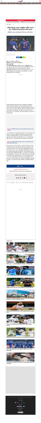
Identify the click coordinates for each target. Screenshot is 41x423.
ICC (20, 182)
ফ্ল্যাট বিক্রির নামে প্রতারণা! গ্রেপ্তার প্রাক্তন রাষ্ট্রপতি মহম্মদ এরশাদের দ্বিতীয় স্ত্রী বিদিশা (25, 22)
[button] (17, 57)
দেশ (13, 3)
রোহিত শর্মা (27, 65)
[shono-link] (40, 1)
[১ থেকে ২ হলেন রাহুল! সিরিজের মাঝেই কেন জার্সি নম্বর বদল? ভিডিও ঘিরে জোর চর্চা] (20, 270)
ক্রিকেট (10, 24)
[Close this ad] (39, 417)
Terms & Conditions (29, 397)
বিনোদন (22, 3)
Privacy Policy (20, 398)
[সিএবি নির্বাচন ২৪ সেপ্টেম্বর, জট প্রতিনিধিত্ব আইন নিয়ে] (20, 294)
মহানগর (7, 3)
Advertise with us (23, 397)
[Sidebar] (1, 1)
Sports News (31, 182)
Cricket (17, 182)
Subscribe (18, 397)
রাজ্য (10, 3)
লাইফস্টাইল (31, 3)
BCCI (8, 182)
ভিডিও (38, 3)
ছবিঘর (35, 3)
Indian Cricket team (25, 182)
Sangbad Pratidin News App (20, 169)
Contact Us (14, 397)
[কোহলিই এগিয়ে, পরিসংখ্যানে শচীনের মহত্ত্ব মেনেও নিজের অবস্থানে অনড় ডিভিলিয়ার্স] (20, 332)
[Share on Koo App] (25, 58)
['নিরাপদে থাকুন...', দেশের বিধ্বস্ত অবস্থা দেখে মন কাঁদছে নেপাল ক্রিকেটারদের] (20, 258)
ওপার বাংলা (26, 3)
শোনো (3, 3)
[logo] (20, 1)
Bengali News (12, 182)
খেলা (19, 3)
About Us (10, 397)
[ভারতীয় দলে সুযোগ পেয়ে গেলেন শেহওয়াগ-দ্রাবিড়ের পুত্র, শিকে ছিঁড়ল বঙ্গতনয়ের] (20, 282)
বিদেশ (16, 3)
